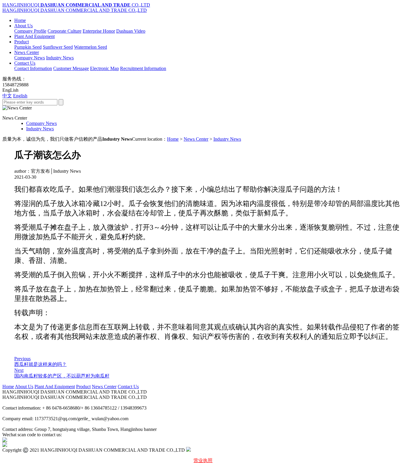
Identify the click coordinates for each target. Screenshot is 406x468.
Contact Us (24, 63)
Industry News (60, 57)
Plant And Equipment (34, 36)
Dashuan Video (130, 31)
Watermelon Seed (90, 47)
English (20, 95)
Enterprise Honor (99, 31)
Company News (29, 57)
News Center (26, 52)
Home (20, 20)
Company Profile (30, 31)
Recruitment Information (143, 68)
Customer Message (71, 68)
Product (21, 41)
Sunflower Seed (58, 47)
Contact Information (33, 68)
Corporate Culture (64, 31)
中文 (7, 95)
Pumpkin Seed (28, 47)
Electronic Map (104, 68)
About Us (23, 25)
